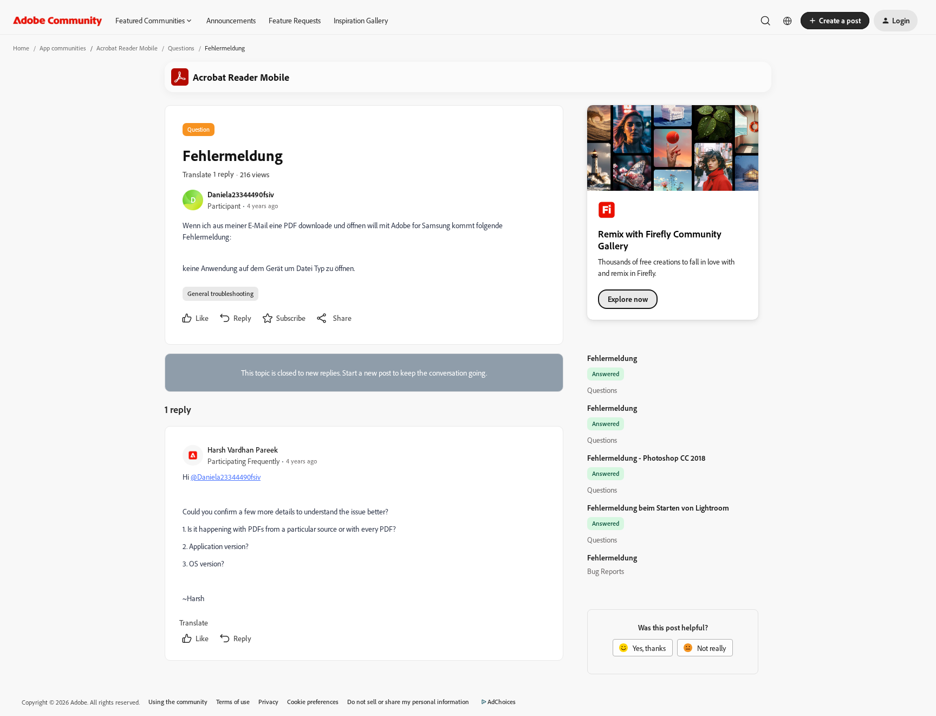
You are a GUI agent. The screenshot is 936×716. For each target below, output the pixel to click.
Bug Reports (605, 571)
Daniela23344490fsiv (240, 194)
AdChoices (501, 702)
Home (21, 48)
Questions (181, 48)
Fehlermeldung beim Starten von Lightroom (658, 507)
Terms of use (233, 702)
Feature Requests (295, 20)
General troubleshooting (220, 293)
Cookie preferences (313, 702)
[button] (835, 20)
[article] (363, 545)
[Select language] (787, 20)
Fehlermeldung (612, 358)
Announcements (231, 20)
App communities (63, 48)
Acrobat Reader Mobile (127, 48)
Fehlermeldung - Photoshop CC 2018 (646, 457)
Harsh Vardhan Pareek (242, 449)
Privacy (268, 702)
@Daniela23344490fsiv (226, 476)
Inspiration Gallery (361, 20)
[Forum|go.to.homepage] (57, 20)
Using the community (177, 702)
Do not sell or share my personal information (408, 702)
